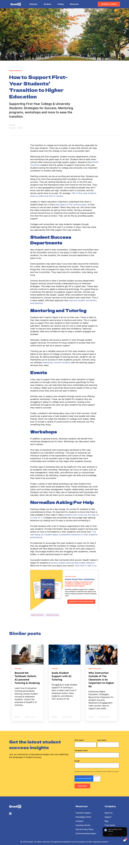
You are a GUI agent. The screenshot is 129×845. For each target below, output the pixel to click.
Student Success (52, 615)
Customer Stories (83, 825)
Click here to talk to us (85, 565)
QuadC (12, 125)
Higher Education (37, 615)
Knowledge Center (83, 817)
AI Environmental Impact (86, 833)
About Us (108, 813)
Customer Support (83, 813)
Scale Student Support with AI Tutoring (61, 676)
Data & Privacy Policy (85, 829)
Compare (79, 821)
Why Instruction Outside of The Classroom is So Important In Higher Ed (101, 679)
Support (108, 817)
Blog (106, 821)
